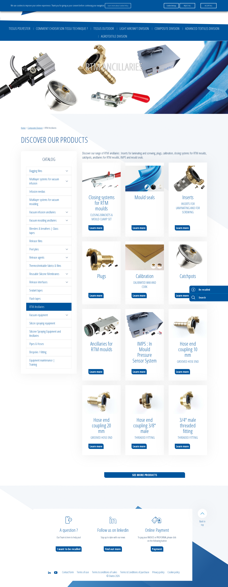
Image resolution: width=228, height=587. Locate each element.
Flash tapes (35, 298)
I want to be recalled (68, 549)
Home (23, 127)
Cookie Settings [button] (171, 5)
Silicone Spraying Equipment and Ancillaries (45, 333)
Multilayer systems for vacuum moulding (44, 202)
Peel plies (34, 249)
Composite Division (167, 28)
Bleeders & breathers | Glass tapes (43, 230)
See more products (144, 475)
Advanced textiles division (202, 28)
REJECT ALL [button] (187, 5)
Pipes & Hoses (36, 344)
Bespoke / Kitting (37, 352)
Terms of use (83, 572)
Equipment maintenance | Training (42, 362)
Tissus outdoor (103, 28)
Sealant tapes (36, 290)
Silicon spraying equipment (42, 323)
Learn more (96, 228)
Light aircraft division (134, 28)
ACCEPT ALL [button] (208, 5)
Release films (35, 241)
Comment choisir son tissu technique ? (62, 28)
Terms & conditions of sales (104, 572)
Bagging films (35, 171)
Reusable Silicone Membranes (44, 274)
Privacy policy (158, 572)
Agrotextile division (114, 36)
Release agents (36, 257)
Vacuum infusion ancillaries (42, 212)
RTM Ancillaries (36, 307)
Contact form (68, 572)
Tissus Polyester (19, 28)
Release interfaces (38, 282)
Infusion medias (37, 191)
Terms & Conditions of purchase (134, 572)
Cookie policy (174, 572)
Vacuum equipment (38, 315)
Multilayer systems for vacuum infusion (44, 181)
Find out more (113, 549)
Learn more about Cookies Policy (118, 5)
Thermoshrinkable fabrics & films (45, 266)
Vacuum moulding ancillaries (43, 220)
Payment (157, 549)
